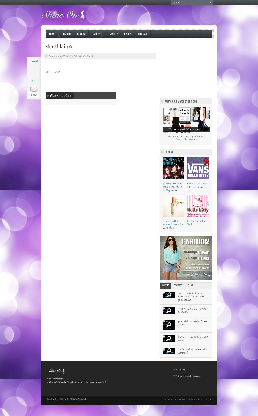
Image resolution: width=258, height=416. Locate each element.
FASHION (66, 34)
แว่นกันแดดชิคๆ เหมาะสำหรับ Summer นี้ (192, 351)
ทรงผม (182, 399)
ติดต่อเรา (198, 399)
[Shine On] (55, 373)
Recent (165, 285)
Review (127, 34)
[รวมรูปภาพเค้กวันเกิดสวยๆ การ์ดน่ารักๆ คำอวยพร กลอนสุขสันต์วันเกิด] (169, 295)
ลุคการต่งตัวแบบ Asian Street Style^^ (192, 323)
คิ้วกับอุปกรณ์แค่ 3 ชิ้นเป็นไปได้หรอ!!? (192, 339)
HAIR (93, 34)
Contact (142, 34)
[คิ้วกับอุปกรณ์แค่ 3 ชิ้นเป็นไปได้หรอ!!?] (169, 338)
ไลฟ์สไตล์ (190, 399)
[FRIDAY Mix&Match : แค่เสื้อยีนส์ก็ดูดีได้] (169, 310)
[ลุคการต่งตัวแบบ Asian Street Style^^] (169, 325)
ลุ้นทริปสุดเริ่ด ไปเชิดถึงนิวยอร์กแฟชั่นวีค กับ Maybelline (173, 187)
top (207, 399)
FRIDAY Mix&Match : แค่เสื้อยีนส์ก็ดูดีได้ (192, 311)
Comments (178, 285)
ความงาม (169, 399)
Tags (190, 285)
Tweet (34, 61)
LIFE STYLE (108, 34)
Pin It (34, 81)
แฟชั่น (176, 399)
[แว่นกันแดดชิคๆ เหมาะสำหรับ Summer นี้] (169, 351)
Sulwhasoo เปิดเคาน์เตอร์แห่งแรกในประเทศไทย (173, 224)
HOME (52, 34)
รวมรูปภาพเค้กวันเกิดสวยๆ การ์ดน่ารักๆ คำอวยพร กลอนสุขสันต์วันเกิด (191, 296)
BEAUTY (81, 34)
